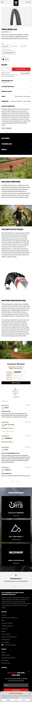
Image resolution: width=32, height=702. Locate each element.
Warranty (3, 615)
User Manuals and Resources (9, 617)
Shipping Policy (5, 639)
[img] (5, 405)
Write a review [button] (16, 383)
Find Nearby (25, 73)
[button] (5, 32)
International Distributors (8, 658)
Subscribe (16, 690)
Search (3, 652)
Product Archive (5, 663)
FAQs (2, 620)
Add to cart (21, 69)
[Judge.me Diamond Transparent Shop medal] (15, 392)
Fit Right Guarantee (6, 626)
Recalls (3, 631)
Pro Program (5, 660)
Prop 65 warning (6, 128)
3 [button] (16, 481)
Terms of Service (6, 634)
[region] (16, 579)
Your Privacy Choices (10, 645)
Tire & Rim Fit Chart (6, 623)
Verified (15, 397)
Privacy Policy (5, 642)
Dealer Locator (5, 655)
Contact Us (4, 628)
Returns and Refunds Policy (9, 637)
